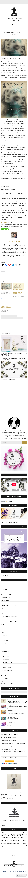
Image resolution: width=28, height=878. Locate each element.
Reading (4, 613)
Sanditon (5, 646)
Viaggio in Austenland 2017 (7, 681)
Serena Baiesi (4, 845)
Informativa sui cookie (6, 872)
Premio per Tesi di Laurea (6, 670)
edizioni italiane (11, 835)
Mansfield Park (6, 659)
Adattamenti (3, 584)
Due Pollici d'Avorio (12, 316)
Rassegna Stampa (5, 675)
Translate (10, 501)
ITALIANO (18, 822)
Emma (4, 654)
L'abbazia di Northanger (8, 656)
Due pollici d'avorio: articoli (7, 602)
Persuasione (5, 664)
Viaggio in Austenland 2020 (7, 683)
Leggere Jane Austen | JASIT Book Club (9, 621)
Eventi (2, 608)
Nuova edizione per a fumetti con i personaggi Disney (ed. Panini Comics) (16, 713)
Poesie (4, 643)
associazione (4, 316)
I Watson (5, 637)
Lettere (2, 624)
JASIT (2, 840)
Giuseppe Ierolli (4, 837)
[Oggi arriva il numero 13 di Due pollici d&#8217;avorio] (6, 286)
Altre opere (4, 635)
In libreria (3, 619)
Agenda (10, 832)
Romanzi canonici (5, 651)
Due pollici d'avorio (14, 30)
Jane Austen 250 (10, 838)
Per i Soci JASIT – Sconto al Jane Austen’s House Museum (13, 358)
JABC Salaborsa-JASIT (22, 837)
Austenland (20, 832)
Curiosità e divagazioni (5, 597)
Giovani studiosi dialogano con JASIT (9, 616)
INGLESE (25, 822)
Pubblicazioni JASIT (19, 317)
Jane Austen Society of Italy (7, 317)
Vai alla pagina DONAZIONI (7, 798)
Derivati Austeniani (21, 834)
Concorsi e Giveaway (5, 592)
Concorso (14, 834)
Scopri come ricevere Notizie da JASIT (10, 522)
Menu (14, 24)
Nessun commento (20, 37)
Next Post (20, 326)
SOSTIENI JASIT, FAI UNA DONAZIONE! (9, 757)
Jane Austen (4, 838)
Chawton (10, 834)
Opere (2, 632)
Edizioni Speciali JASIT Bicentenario (8, 605)
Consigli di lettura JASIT (6, 594)
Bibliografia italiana (12, 737)
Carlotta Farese (4, 834)
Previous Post (7, 326)
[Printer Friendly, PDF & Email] (5, 229)
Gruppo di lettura (13, 837)
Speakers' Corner (4, 678)
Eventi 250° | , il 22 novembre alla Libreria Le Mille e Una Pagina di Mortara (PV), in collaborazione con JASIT (13, 745)
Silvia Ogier (10, 845)
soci (14, 845)
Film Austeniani (23, 835)
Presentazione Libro (6, 611)
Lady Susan (5, 640)
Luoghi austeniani (4, 627)
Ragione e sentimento (7, 667)
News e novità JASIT (5, 629)
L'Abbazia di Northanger (9, 840)
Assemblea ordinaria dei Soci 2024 (8, 379)
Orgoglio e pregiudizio (7, 662)
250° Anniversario (5, 832)
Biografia (3, 586)
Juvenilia (4, 648)
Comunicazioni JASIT (5, 589)
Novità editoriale (12, 842)
